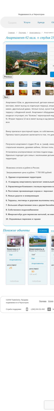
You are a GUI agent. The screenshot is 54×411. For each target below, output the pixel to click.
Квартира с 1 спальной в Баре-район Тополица (13, 252)
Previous (8, 76)
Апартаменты (34, 33)
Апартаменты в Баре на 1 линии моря (37, 251)
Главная (11, 33)
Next (6, 97)
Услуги (27, 22)
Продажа (12, 22)
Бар (10, 255)
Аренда (40, 22)
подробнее (14, 281)
